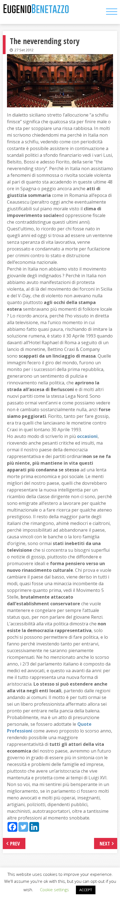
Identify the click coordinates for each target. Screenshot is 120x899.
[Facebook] (12, 827)
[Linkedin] (34, 827)
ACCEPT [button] (85, 889)
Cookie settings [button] (54, 889)
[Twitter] (23, 827)
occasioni (87, 436)
